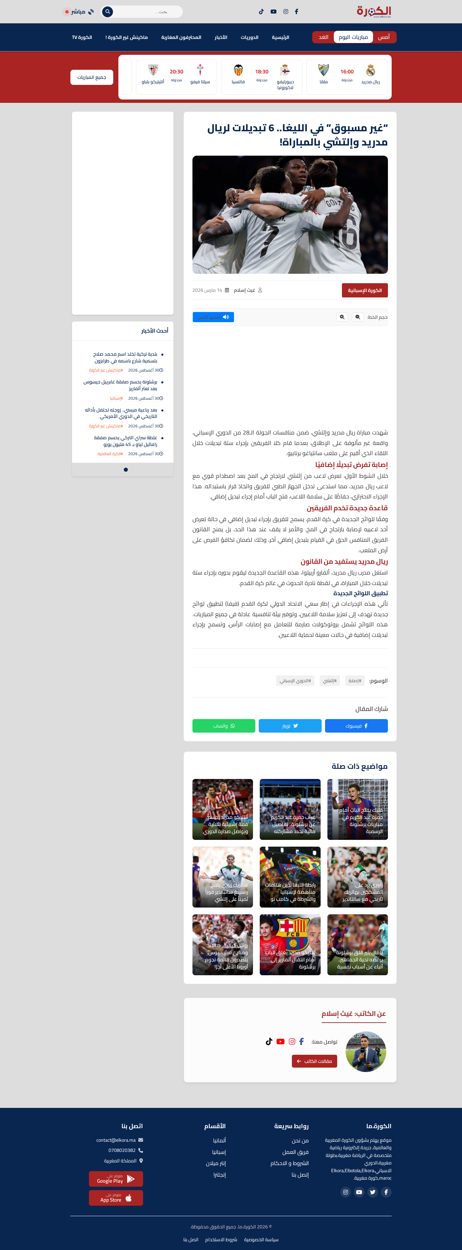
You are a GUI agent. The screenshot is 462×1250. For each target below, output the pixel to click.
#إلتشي (330, 680)
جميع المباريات (91, 77)
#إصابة (355, 680)
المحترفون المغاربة (181, 37)
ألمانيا (219, 1140)
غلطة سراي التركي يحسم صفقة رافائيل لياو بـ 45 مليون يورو (125, 441)
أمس (384, 37)
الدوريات (249, 37)
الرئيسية (280, 37)
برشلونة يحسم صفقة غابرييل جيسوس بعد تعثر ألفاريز (120, 385)
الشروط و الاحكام (290, 1163)
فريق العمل (295, 1152)
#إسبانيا (116, 398)
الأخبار (221, 37)
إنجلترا (219, 1174)
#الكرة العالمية (110, 453)
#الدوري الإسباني (295, 680)
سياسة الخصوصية (261, 1239)
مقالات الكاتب (318, 1061)
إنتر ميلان (216, 1163)
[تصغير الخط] (358, 317)
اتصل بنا (191, 1239)
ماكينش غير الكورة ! (127, 37)
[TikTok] (261, 11)
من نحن (300, 1140)
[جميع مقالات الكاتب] (366, 1051)
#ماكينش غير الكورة (106, 370)
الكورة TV (82, 37)
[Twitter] (372, 1192)
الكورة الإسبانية (365, 290)
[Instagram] (285, 11)
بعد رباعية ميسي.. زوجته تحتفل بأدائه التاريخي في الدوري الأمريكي (121, 413)
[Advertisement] (290, 380)
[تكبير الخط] (342, 317)
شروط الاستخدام (221, 1239)
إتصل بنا (300, 1174)
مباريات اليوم (353, 37)
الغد (324, 37)
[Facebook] (296, 11)
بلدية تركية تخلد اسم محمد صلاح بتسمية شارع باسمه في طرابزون (125, 357)
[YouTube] (274, 11)
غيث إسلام (244, 290)
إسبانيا (219, 1152)
